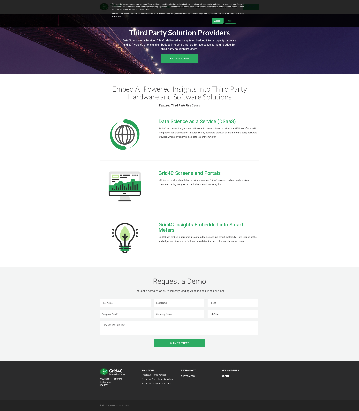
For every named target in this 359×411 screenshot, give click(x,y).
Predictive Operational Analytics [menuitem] (157, 379)
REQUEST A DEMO (179, 58)
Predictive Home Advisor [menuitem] (154, 374)
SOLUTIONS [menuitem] (148, 370)
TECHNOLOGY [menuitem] (188, 370)
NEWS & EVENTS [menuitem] (230, 370)
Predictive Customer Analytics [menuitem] (156, 383)
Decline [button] (230, 21)
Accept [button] (217, 20)
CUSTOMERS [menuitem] (188, 376)
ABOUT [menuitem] (225, 376)
